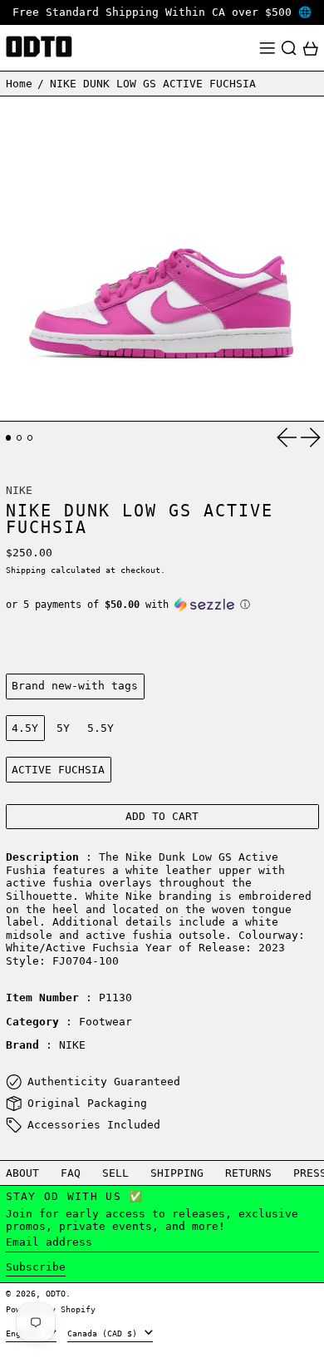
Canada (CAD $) (104, 1333)
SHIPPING (177, 1173)
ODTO (56, 1293)
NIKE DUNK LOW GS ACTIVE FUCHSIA (153, 83)
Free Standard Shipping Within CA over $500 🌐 (162, 12)
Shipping (26, 570)
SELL (115, 1173)
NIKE (19, 490)
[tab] (9, 438)
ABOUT (22, 1173)
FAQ (71, 1173)
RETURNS (248, 1173)
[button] (289, 48)
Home (19, 83)
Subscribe (36, 1267)
